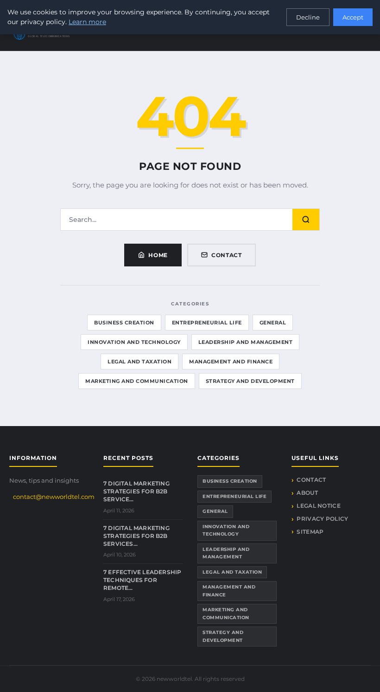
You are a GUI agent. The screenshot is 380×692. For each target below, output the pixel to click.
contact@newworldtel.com (54, 496)
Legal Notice (319, 505)
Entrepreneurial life (207, 322)
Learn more (87, 22)
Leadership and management (245, 342)
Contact (226, 255)
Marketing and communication (136, 381)
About (307, 492)
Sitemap (310, 531)
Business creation (124, 322)
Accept (352, 17)
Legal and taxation (139, 361)
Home (158, 255)
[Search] (305, 219)
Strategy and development (250, 381)
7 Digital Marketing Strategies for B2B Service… (136, 491)
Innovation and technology (134, 342)
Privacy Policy (322, 518)
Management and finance (230, 361)
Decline (308, 17)
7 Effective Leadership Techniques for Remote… (142, 580)
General (273, 322)
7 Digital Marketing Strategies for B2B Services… (136, 535)
